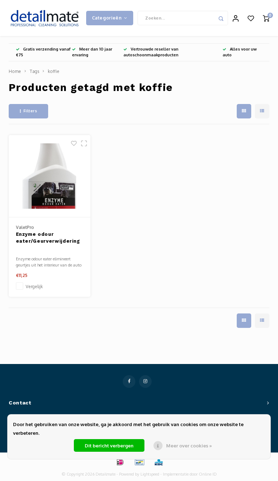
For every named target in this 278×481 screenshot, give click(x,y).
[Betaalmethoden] (120, 462)
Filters (30, 110)
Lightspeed (149, 474)
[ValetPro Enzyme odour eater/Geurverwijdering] (50, 176)
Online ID (208, 474)
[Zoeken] (221, 18)
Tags (34, 71)
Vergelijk (34, 286)
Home (15, 71)
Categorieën (107, 18)
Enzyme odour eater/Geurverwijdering (48, 237)
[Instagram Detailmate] (145, 381)
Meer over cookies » (189, 445)
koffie (53, 71)
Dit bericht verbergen (109, 445)
